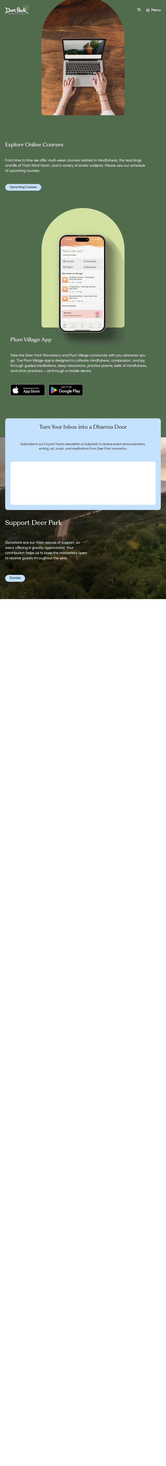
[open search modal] (139, 10)
